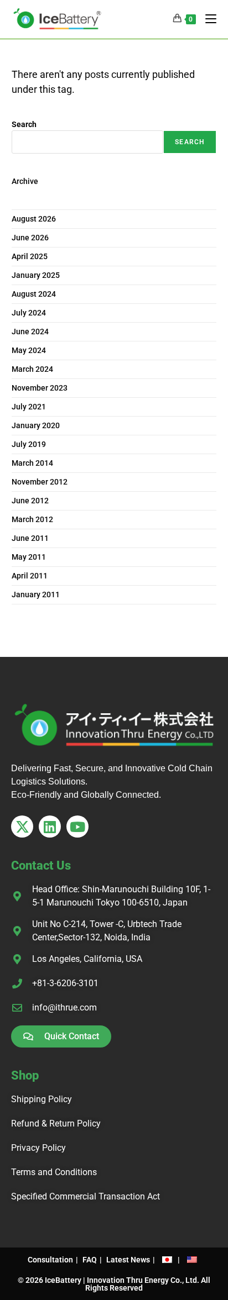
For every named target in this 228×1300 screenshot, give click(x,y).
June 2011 (30, 538)
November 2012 (40, 481)
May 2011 (29, 556)
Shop (25, 1075)
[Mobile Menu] (206, 19)
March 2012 (32, 519)
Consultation (50, 1259)
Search (24, 124)
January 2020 (36, 425)
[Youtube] (77, 826)
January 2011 (36, 594)
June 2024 (30, 331)
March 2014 (32, 463)
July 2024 (29, 312)
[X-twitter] (22, 826)
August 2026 (34, 218)
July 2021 (29, 406)
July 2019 (29, 444)
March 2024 (32, 369)
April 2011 (30, 575)
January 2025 (36, 275)
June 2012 (30, 500)
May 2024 (29, 350)
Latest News (128, 1259)
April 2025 (30, 256)
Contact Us (41, 865)
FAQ (89, 1259)
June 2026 (30, 237)
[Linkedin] (50, 826)
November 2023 (40, 387)
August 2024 (34, 294)
